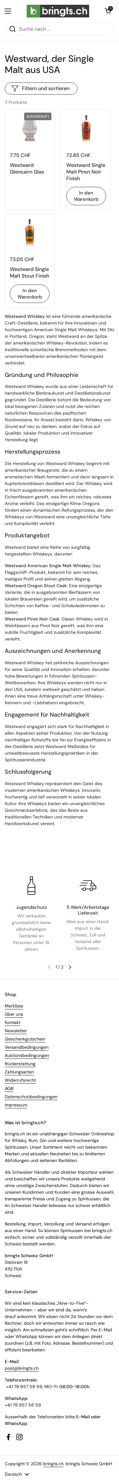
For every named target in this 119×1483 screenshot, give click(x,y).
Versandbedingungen (27, 1047)
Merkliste (14, 1006)
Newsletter (16, 1031)
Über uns (14, 1014)
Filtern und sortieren (45, 88)
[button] (108, 11)
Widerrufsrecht (20, 1080)
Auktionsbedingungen (27, 1055)
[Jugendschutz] (31, 886)
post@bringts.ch (22, 1368)
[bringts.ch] (58, 11)
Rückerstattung (20, 1063)
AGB (9, 1088)
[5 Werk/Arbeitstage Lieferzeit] (88, 886)
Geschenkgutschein (25, 1039)
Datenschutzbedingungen (31, 1096)
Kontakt (12, 1022)
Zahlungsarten (19, 1072)
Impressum (16, 1105)
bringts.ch (53, 1464)
